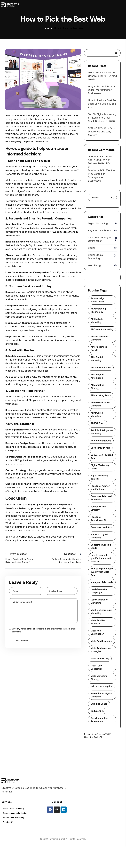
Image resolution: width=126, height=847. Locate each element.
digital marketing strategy (99, 477)
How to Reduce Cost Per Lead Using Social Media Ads (102, 104)
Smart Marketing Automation (99, 720)
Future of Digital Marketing (99, 536)
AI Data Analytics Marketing (100, 338)
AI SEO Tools (97, 423)
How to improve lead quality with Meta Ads (102, 571)
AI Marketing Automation (97, 376)
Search (117, 53)
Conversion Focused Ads (102, 456)
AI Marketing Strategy (97, 386)
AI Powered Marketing (97, 414)
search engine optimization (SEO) (34, 313)
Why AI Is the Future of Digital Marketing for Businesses (101, 90)
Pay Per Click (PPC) (99, 230)
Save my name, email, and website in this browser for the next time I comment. (44, 630)
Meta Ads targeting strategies (101, 650)
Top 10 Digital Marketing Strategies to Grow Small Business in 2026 (102, 118)
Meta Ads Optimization (97, 632)
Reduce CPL (97, 711)
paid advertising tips (101, 686)
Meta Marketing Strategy (99, 677)
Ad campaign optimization (97, 300)
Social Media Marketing (95, 256)
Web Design (95, 265)
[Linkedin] (64, 810)
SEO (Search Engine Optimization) (99, 239)
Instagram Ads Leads (102, 582)
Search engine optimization (15, 813)
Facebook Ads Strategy (98, 508)
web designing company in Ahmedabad (26, 141)
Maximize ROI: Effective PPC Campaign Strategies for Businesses (101, 175)
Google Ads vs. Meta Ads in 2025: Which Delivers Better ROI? (100, 160)
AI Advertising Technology (98, 310)
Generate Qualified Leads (101, 546)
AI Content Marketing (102, 329)
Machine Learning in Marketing (101, 611)
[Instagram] (57, 810)
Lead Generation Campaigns (99, 591)
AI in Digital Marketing (97, 359)
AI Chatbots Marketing (97, 320)
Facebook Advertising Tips (99, 518)
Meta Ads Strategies (101, 641)
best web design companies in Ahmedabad (45, 228)
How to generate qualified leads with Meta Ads (101, 558)
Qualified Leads (99, 703)
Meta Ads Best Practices (98, 622)
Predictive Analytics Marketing (101, 695)
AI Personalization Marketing (100, 404)
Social (91, 247)
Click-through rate (100, 447)
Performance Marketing (13, 818)
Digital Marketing (98, 223)
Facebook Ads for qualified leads (100, 487)
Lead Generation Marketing (99, 601)
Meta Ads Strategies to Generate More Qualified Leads (102, 76)
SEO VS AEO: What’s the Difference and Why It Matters (102, 132)
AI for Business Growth (99, 348)
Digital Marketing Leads (100, 467)
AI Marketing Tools (101, 395)
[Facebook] (50, 810)
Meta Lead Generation (96, 667)
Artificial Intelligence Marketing (102, 432)
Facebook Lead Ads (101, 527)
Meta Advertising (100, 658)
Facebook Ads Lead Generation (101, 498)
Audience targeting (101, 440)
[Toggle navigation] (79, 5)
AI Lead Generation (101, 367)
